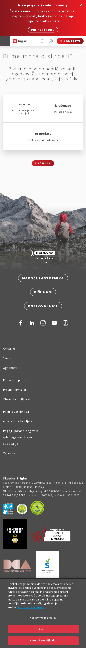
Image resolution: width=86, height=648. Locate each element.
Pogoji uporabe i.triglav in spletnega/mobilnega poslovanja (20, 437)
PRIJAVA (50, 41)
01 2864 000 (46, 253)
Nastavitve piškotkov (43, 617)
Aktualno (9, 348)
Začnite (43, 163)
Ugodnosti (10, 368)
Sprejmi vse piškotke (43, 640)
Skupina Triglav (15, 478)
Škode (7, 358)
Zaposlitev (10, 453)
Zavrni (43, 629)
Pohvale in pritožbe (16, 380)
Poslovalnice (43, 306)
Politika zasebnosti (16, 412)
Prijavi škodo (43, 30)
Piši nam (43, 292)
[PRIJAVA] (50, 41)
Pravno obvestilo (14, 390)
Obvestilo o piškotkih (17, 399)
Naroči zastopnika (43, 278)
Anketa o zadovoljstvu (18, 421)
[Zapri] (79, 584)
